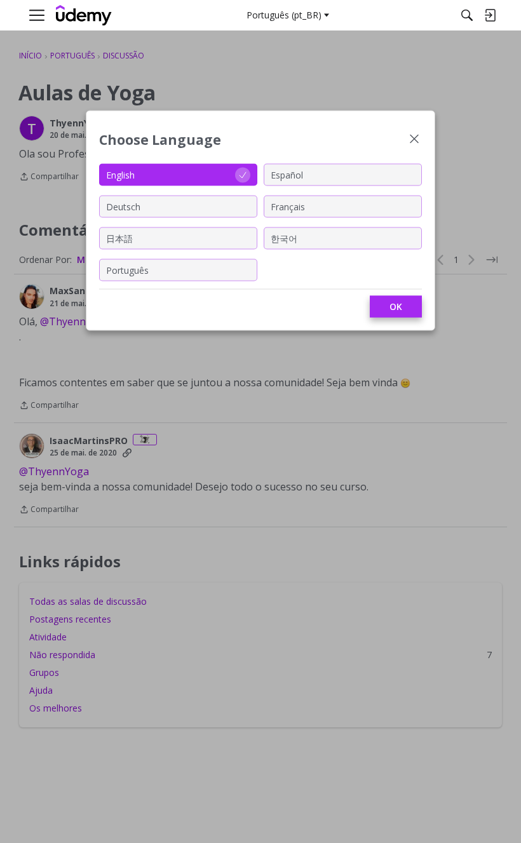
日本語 (119, 238)
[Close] (414, 140)
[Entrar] (489, 15)
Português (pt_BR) (284, 15)
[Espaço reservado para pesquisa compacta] (467, 15)
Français (288, 206)
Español (287, 174)
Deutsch (123, 206)
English (120, 174)
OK (395, 306)
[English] (84, 15)
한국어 (284, 238)
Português (127, 270)
